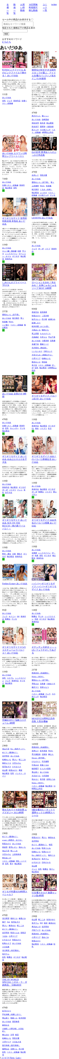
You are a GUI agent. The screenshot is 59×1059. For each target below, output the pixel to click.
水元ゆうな (36, 776)
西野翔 (42, 127)
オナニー (12, 616)
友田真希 (43, 312)
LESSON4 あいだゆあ (42, 218)
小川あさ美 (16, 1042)
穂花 (50, 845)
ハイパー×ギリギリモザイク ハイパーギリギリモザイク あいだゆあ (44, 586)
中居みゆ (35, 765)
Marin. (42, 186)
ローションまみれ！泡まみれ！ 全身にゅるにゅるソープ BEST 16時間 (44, 285)
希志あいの (6, 858)
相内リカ (51, 855)
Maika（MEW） (38, 677)
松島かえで (46, 852)
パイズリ (43, 428)
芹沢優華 (45, 761)
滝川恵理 (5, 918)
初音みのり (36, 316)
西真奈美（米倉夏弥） (41, 673)
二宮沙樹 (45, 316)
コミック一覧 (45, 7)
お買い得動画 (22, 7)
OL (33, 428)
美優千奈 (35, 344)
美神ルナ (35, 751)
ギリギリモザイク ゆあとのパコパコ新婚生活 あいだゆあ (44, 459)
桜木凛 (42, 123)
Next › (12, 1058)
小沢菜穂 (45, 776)
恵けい (15, 760)
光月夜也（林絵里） (40, 348)
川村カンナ (47, 351)
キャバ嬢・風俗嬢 (9, 251)
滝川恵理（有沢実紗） (11, 950)
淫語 (36, 619)
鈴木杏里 (43, 751)
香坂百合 (35, 312)
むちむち (6, 42)
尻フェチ (35, 130)
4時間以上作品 (47, 132)
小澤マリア (36, 358)
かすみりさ (16, 767)
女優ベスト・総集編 (10, 185)
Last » (18, 1058)
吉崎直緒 (45, 119)
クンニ (20, 490)
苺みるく (35, 779)
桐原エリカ (6, 763)
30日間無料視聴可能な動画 (33, 7)
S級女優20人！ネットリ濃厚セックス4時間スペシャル (43, 813)
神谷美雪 (35, 123)
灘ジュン (45, 116)
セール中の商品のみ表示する (16, 19)
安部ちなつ (44, 687)
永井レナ (35, 175)
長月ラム (45, 859)
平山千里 (51, 337)
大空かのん (16, 763)
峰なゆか (5, 1035)
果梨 (20, 770)
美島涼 (23, 933)
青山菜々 (35, 772)
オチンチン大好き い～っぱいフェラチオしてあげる (44, 650)
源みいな (22, 847)
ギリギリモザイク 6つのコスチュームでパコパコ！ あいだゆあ (14, 650)
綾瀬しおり (36, 323)
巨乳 (36, 368)
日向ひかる (46, 862)
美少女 (34, 365)
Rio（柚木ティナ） (18, 749)
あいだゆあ (6, 98)
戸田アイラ (36, 930)
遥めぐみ (45, 937)
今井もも (43, 337)
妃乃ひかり (6, 1011)
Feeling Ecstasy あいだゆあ (14, 583)
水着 (14, 554)
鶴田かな (45, 330)
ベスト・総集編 (16, 325)
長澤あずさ (6, 767)
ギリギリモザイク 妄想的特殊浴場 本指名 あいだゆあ (14, 221)
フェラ (9, 101)
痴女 (37, 428)
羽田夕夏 (43, 175)
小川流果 (5, 947)
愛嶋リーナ (44, 344)
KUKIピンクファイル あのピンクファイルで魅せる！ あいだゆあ (14, 73)
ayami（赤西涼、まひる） (12, 840)
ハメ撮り (5, 325)
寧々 (52, 182)
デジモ (52, 195)
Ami (8, 922)
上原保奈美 (16, 854)
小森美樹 (50, 127)
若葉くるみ (44, 765)
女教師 (34, 553)
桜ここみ (22, 760)
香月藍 (42, 779)
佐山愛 (5, 770)
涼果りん (14, 1049)
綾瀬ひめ (51, 319)
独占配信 (8, 188)
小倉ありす (50, 684)
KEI (41, 923)
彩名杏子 (35, 127)
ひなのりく (36, 761)
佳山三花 (5, 749)
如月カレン (36, 319)
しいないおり (37, 351)
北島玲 (44, 754)
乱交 (50, 428)
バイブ (47, 249)
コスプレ (10, 678)
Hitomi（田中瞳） (39, 758)
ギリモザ (15, 256)
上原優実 (35, 186)
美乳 (4, 101)
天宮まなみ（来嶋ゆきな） (42, 355)
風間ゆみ (5, 1049)
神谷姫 (44, 362)
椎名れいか (36, 362)
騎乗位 (41, 492)
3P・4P (41, 249)
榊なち (51, 754)
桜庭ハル (14, 1018)
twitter (54, 4)
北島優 (52, 341)
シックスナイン (11, 254)
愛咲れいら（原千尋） (41, 182)
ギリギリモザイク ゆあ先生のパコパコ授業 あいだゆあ (44, 523)
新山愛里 (50, 123)
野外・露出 (6, 554)
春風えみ (22, 918)
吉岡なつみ (50, 779)
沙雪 (12, 1035)
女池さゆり (50, 919)
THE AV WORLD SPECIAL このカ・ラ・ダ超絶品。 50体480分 (14, 982)
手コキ (40, 616)
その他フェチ (45, 130)
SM (18, 616)
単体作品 (16, 101)
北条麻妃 (35, 337)
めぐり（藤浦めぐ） (10, 752)
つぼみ (5, 936)
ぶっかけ (43, 193)
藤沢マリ (35, 687)
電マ (11, 864)
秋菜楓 (48, 186)
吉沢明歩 (5, 756)
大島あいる (36, 330)
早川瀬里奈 (36, 754)
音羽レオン (13, 847)
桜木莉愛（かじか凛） (41, 326)
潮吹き (19, 554)
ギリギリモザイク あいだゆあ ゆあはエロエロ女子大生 (14, 459)
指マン (52, 869)
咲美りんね (46, 848)
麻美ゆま (51, 837)
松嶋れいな (46, 358)
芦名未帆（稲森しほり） (12, 1014)
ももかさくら (45, 334)
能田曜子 (35, 769)
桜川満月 (35, 189)
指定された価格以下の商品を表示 (18, 28)
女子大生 (8, 492)
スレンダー (14, 428)
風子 (4, 922)
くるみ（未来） (46, 189)
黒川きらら (36, 116)
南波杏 (5, 847)
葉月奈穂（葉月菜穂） (11, 1045)
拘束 (36, 555)
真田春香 (15, 1022)
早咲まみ (35, 684)
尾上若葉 (35, 334)
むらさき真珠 (45, 769)
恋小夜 (44, 319)
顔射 (19, 251)
